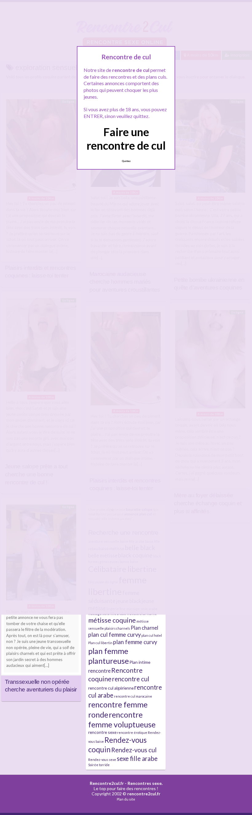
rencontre (99, 671)
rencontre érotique (132, 732)
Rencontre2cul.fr (107, 783)
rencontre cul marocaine (133, 696)
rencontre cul (130, 679)
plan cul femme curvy (114, 634)
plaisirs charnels (117, 628)
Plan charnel (144, 628)
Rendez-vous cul (134, 750)
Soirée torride (99, 765)
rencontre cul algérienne (111, 688)
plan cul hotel (151, 635)
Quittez (126, 161)
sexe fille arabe (137, 758)
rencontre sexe (102, 732)
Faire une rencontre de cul (126, 138)
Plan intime (139, 662)
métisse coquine (112, 620)
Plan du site (126, 799)
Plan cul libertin (100, 643)
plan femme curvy (135, 642)
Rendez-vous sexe (102, 760)
